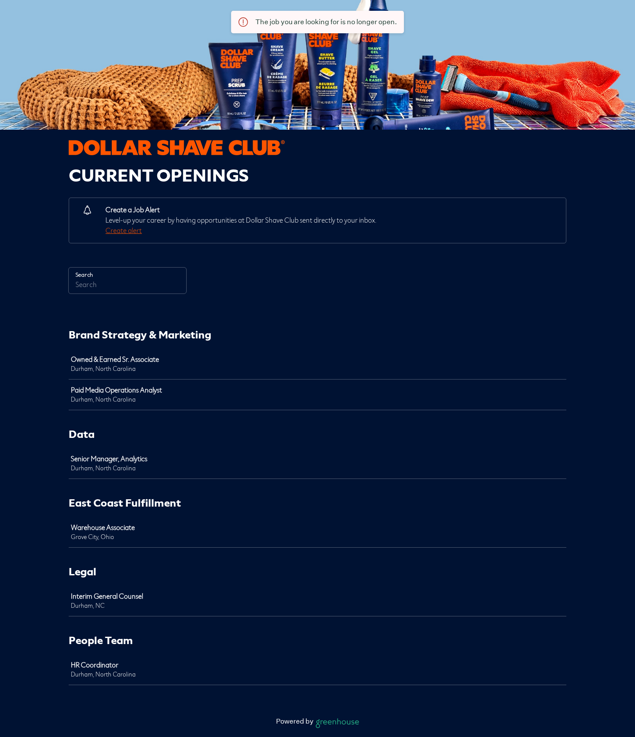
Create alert (123, 231)
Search (84, 275)
